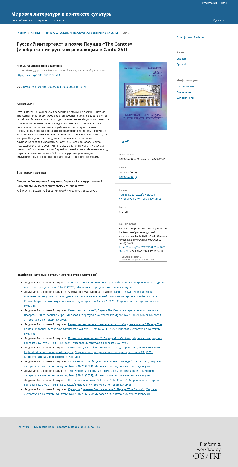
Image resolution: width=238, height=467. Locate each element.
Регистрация (209, 2)
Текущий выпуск (21, 20)
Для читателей (185, 86)
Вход (224, 2)
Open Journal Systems (190, 37)
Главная (21, 32)
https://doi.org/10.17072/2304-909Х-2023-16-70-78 (54, 87)
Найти (220, 20)
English (181, 58)
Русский (182, 64)
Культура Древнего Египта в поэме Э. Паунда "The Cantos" (106, 389)
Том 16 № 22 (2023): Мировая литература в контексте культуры (81, 32)
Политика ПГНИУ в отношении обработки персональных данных (58, 427)
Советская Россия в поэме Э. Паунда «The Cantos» (100, 282)
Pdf (126, 141)
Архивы (43, 20)
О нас (58, 20)
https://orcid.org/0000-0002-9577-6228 (38, 75)
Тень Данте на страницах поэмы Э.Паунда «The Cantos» (104, 370)
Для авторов (184, 92)
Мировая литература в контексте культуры (62, 14)
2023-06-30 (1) (128, 177)
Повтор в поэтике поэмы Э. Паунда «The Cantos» (99, 338)
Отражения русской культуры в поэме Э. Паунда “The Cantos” (108, 361)
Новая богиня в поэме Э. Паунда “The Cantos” (98, 380)
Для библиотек (185, 97)
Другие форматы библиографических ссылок (138, 258)
